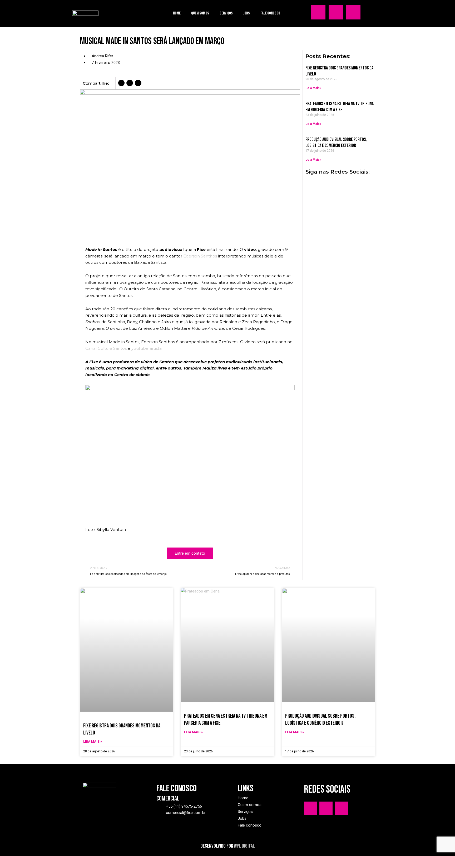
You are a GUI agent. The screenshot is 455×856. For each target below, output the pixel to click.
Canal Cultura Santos (106, 348)
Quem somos (200, 13)
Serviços (226, 13)
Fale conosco (270, 13)
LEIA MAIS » (92, 741)
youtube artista (146, 348)
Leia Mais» (313, 88)
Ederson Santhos (200, 256)
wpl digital (244, 846)
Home (177, 13)
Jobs (246, 13)
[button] (121, 83)
